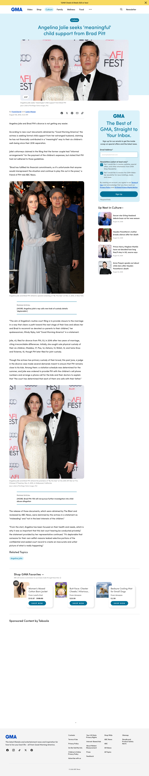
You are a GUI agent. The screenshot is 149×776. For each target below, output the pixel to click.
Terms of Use (73, 739)
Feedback (90, 756)
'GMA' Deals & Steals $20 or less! (74, 2)
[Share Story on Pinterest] (72, 113)
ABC (106, 743)
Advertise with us (74, 758)
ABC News (108, 739)
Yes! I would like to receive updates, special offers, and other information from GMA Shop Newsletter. (120, 166)
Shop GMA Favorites (27, 574)
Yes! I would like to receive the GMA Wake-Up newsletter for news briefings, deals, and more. (120, 174)
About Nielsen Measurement (91, 746)
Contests (71, 735)
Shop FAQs (108, 735)
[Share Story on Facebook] (62, 113)
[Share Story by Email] (77, 113)
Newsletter (131, 9)
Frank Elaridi (16, 111)
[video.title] (74, 70)
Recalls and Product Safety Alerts (127, 741)
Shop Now (37, 603)
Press (88, 752)
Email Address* (106, 149)
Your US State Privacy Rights (91, 736)
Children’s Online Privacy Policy (74, 753)
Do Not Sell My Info (75, 748)
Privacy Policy (105, 187)
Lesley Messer (30, 111)
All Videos (107, 748)
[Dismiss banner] (145, 2)
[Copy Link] (82, 113)
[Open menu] (90, 9)
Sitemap (125, 735)
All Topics (107, 752)
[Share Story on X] (67, 113)
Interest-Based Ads (93, 741)
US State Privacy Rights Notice (126, 187)
